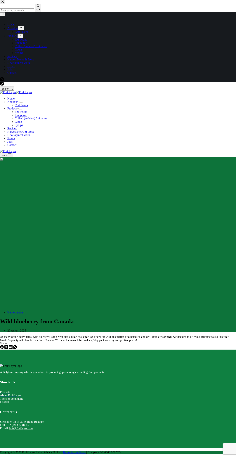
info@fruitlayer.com (21, 428)
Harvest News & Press (20, 131)
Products (12, 108)
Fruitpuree (21, 115)
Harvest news (15, 312)
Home (11, 98)
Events (11, 138)
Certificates (21, 105)
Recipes (12, 128)
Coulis (18, 121)
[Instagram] (2, 84)
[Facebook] (2, 347)
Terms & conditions (74, 452)
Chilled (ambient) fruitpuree (31, 118)
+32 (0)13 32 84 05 (17, 425)
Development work (18, 135)
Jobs (10, 141)
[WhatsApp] (15, 347)
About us (12, 101)
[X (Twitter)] (6, 347)
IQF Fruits (21, 111)
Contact (11, 144)
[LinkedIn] (11, 347)
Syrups (19, 125)
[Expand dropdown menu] (21, 102)
